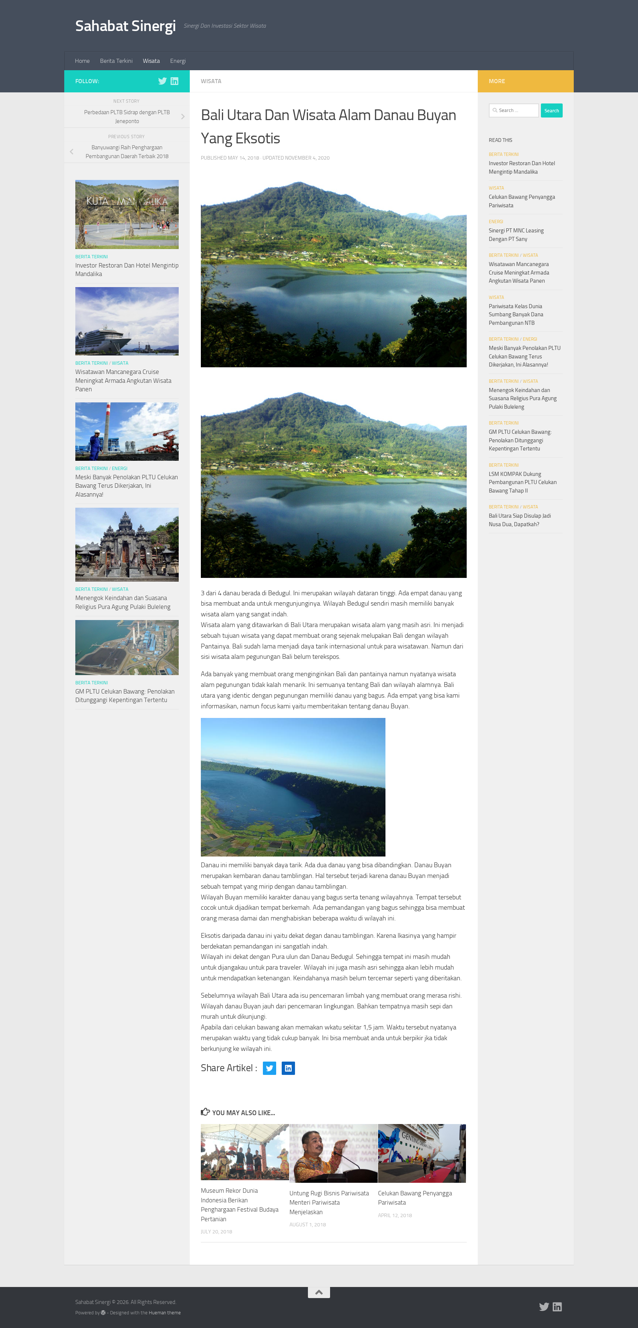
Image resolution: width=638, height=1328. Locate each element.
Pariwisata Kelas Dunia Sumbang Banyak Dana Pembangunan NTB (516, 314)
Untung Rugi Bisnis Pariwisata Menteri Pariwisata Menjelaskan (329, 1202)
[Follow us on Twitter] (162, 80)
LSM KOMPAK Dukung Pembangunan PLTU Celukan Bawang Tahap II (523, 482)
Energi (178, 60)
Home (82, 60)
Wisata (151, 60)
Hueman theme (165, 1312)
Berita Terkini (116, 60)
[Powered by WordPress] (103, 1312)
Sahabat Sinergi (125, 26)
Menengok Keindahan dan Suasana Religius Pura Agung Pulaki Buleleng (523, 398)
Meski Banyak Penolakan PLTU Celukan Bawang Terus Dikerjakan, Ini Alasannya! (126, 485)
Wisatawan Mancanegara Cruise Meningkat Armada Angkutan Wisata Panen (123, 380)
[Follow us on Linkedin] (174, 80)
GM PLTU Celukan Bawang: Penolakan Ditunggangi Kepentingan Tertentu (520, 440)
